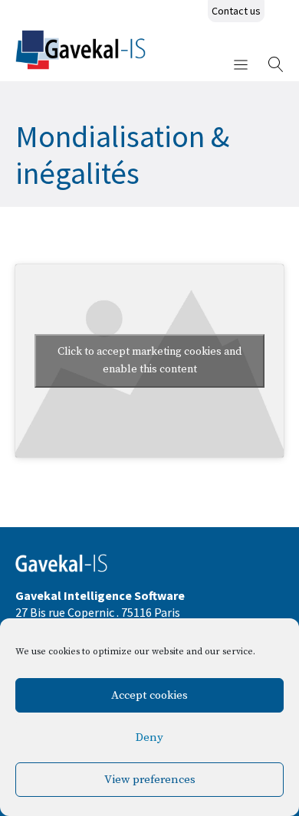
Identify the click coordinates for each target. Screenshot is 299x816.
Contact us (236, 11)
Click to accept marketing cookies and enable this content (150, 360)
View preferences (150, 779)
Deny (149, 737)
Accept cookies (149, 695)
